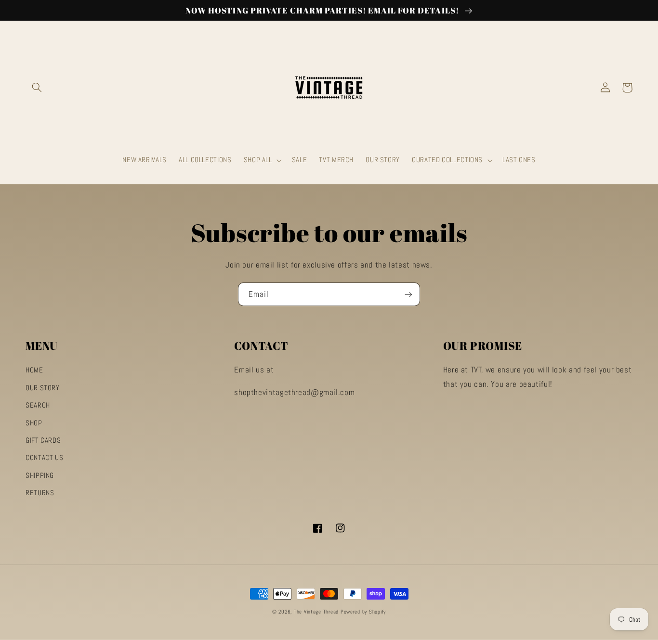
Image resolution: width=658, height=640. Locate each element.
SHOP (34, 423)
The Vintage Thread (316, 612)
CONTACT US (44, 457)
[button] (37, 88)
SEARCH (38, 405)
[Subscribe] (408, 294)
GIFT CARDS (43, 440)
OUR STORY (43, 388)
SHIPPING (40, 475)
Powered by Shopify (363, 612)
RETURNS (40, 492)
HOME (34, 370)
